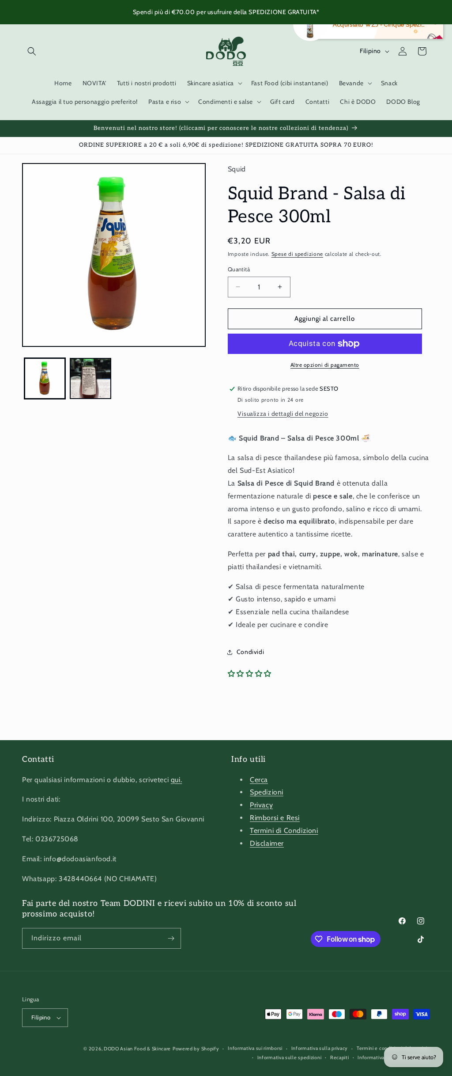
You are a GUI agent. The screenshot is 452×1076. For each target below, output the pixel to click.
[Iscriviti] (171, 938)
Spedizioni (266, 792)
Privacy (261, 805)
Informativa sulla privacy (319, 1048)
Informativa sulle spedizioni (289, 1057)
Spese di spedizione (297, 254)
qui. (176, 780)
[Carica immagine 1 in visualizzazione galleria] (44, 378)
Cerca (259, 780)
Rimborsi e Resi (275, 818)
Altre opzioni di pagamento (324, 364)
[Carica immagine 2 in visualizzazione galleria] (90, 378)
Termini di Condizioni (284, 830)
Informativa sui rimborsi (255, 1048)
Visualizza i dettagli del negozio (282, 414)
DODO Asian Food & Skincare (137, 1049)
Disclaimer (267, 843)
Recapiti (339, 1057)
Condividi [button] (250, 652)
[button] (31, 51)
